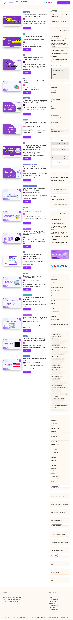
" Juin (53, 166)
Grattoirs (53, 124)
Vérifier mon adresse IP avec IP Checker (33, 81)
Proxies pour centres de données (10, 601)
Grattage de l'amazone (56, 391)
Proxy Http (54, 354)
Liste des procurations (55, 115)
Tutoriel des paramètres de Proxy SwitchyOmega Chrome (34, 189)
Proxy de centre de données (59, 77)
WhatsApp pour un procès (57, 199)
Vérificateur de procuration (57, 367)
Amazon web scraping (56, 340)
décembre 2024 (55, 444)
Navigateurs (26, 98)
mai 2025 (53, 431)
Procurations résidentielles (57, 496)
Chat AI (52, 94)
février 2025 (54, 439)
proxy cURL (61, 343)
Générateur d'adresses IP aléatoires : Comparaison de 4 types (35, 15)
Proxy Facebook (64, 347)
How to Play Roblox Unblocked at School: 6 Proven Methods (59, 39)
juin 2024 (53, 460)
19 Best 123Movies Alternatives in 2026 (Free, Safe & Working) (59, 49)
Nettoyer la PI (52, 603)
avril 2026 (53, 418)
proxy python (54, 383)
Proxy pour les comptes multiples (58, 371)
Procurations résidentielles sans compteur (59, 405)
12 (64, 149)
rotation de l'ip (54, 360)
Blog (52, 564)
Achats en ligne (54, 120)
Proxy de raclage (64, 394)
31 (59, 162)
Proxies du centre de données (58, 512)
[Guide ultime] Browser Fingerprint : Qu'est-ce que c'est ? (35, 101)
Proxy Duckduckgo (55, 347)
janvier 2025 (54, 441)
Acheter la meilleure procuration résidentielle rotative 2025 (34, 210)
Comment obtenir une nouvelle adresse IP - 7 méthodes (33, 58)
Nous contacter (63, 30)
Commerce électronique (55, 99)
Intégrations (26, 12)
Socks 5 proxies (55, 396)
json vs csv (54, 363)
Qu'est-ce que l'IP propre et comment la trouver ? (32, 255)
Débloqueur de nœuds (56, 365)
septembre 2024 (55, 452)
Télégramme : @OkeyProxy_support (59, 21)
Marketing (53, 110)
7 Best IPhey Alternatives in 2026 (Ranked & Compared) (59, 60)
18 (62, 153)
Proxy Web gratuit (28, 295)
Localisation (26, 356)
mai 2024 (53, 463)
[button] (63, 2)
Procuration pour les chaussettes (58, 398)
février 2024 (54, 471)
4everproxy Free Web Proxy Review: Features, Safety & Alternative (35, 318)
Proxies (25, 119)
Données (53, 284)
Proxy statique (61, 400)
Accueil (4, 7)
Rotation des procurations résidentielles (12, 597)
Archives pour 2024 (10, 7)
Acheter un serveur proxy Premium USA (34, 359)
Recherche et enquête (55, 122)
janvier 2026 (54, 426)
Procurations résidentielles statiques (59, 504)
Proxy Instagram (55, 356)
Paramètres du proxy (56, 378)
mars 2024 (54, 468)
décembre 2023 (55, 476)
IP (24, 33)
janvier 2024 (54, 473)
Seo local (60, 363)
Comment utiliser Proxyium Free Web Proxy (33, 298)
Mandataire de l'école (56, 389)
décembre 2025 (55, 428)
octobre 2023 (54, 481)
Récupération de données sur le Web (57, 131)
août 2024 (53, 455)
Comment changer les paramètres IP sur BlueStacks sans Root (34, 146)
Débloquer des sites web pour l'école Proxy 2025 (33, 276)
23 (57, 157)
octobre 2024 (54, 449)
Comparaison (54, 343)
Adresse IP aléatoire (62, 383)
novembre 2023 (55, 478)
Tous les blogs (52, 597)
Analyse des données (56, 345)
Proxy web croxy (55, 407)
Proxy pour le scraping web (57, 374)
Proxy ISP (61, 360)
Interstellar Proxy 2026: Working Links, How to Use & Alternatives (34, 339)
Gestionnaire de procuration (30, 164)
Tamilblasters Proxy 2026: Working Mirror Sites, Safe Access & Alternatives (59, 55)
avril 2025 (53, 433)
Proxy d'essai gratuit (56, 349)
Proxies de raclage (55, 394)
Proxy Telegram (52, 601)
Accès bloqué (53, 90)
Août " (66, 166)
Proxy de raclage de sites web (57, 409)
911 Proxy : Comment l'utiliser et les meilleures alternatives (34, 123)
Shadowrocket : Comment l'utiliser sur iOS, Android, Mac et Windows (34, 167)
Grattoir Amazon (55, 338)
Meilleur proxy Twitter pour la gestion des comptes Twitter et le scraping (34, 233)
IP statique (54, 400)
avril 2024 (53, 465)
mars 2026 (54, 420)
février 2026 (54, 423)
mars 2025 (54, 436)
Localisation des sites (56, 520)
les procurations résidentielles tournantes (59, 387)
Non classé (53, 129)
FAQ (52, 580)
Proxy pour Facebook (56, 369)
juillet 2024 (54, 457)
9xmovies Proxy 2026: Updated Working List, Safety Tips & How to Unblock (59, 45)
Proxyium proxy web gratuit (57, 376)
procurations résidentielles (57, 385)
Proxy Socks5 (52, 607)
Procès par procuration (56, 380)
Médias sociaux (27, 228)
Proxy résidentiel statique (58, 70)
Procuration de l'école (54, 605)
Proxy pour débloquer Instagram (58, 358)
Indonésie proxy (61, 354)
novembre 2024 (55, 447)
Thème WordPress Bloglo (62, 617)
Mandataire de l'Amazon (56, 336)
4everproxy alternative (56, 334)
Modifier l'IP (64, 340)
